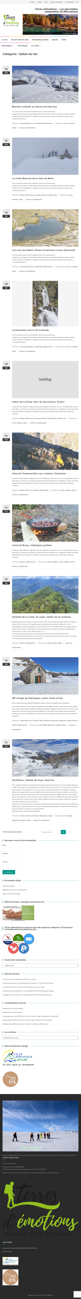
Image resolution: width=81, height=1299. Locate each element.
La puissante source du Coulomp (30, 330)
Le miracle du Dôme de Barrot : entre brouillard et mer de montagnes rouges (28, 991)
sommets (71, 123)
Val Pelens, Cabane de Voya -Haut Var (33, 780)
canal (49, 562)
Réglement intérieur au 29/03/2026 (14, 890)
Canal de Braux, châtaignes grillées (32, 545)
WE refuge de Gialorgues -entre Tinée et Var (37, 698)
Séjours (55, 40)
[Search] (63, 832)
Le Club (31, 2)
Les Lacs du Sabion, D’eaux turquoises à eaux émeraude (43, 250)
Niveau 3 (49, 123)
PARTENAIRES (23, 46)
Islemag (31, 1295)
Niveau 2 (31, 266)
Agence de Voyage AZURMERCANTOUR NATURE (20, 1248)
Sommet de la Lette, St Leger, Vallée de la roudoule (41, 617)
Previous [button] (25, 24)
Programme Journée (40, 40)
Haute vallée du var (26, 123)
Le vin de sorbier (17, 1008)
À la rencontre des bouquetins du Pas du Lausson (20, 979)
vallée (14, 128)
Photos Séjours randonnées (49, 720)
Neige (45, 725)
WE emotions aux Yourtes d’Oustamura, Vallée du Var (31, 1024)
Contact (39, 2)
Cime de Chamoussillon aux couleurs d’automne (39, 473)
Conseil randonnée (56, 2)
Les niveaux (37, 123)
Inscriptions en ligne (20, 40)
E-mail (5, 862)
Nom (4, 845)
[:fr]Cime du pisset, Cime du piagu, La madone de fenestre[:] (38, 1016)
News (44, 123)
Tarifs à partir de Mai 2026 (11, 894)
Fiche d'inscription (9, 886)
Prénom (5, 853)
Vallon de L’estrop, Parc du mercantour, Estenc (38, 402)
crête (66, 123)
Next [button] (75, 23)
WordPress (49, 1295)
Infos (46, 2)
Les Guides (35, 46)
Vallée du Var (52, 195)
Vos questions (69, 2)
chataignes (55, 562)
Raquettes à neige (65, 720)
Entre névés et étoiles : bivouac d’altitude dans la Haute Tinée (24, 987)
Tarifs (63, 40)
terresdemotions (8, 1016)
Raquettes (51, 725)
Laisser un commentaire (27, 128)
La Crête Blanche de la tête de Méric (33, 178)
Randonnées (7, 46)
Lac (70, 266)
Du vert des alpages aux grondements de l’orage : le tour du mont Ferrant (28, 983)
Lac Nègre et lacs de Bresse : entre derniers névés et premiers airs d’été (27, 995)
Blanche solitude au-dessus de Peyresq (34, 106)
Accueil (5, 40)
